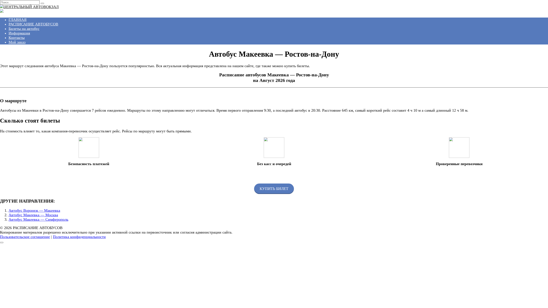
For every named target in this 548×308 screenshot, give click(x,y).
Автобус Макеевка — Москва (33, 215)
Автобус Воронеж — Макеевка (34, 210)
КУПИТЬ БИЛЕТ (274, 189)
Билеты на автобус (24, 29)
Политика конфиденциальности (79, 237)
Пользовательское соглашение (25, 237)
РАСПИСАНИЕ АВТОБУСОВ (33, 24)
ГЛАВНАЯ (18, 20)
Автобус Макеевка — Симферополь (38, 219)
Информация (19, 33)
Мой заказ (17, 42)
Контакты (17, 38)
